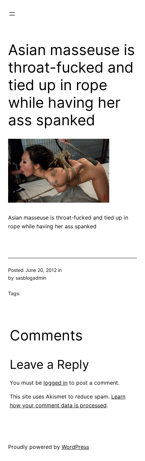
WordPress (75, 446)
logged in (55, 382)
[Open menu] (12, 14)
